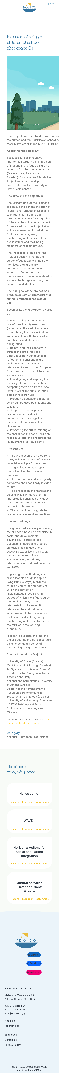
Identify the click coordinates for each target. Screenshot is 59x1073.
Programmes (12, 1025)
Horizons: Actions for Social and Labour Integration (29, 852)
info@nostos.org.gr (15, 1013)
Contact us (11, 1039)
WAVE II (29, 820)
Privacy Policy (13, 1044)
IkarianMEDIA (35, 1070)
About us (10, 1020)
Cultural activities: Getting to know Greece (29, 887)
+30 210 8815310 (15, 1005)
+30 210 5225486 (15, 1009)
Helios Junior (29, 793)
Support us (11, 1034)
